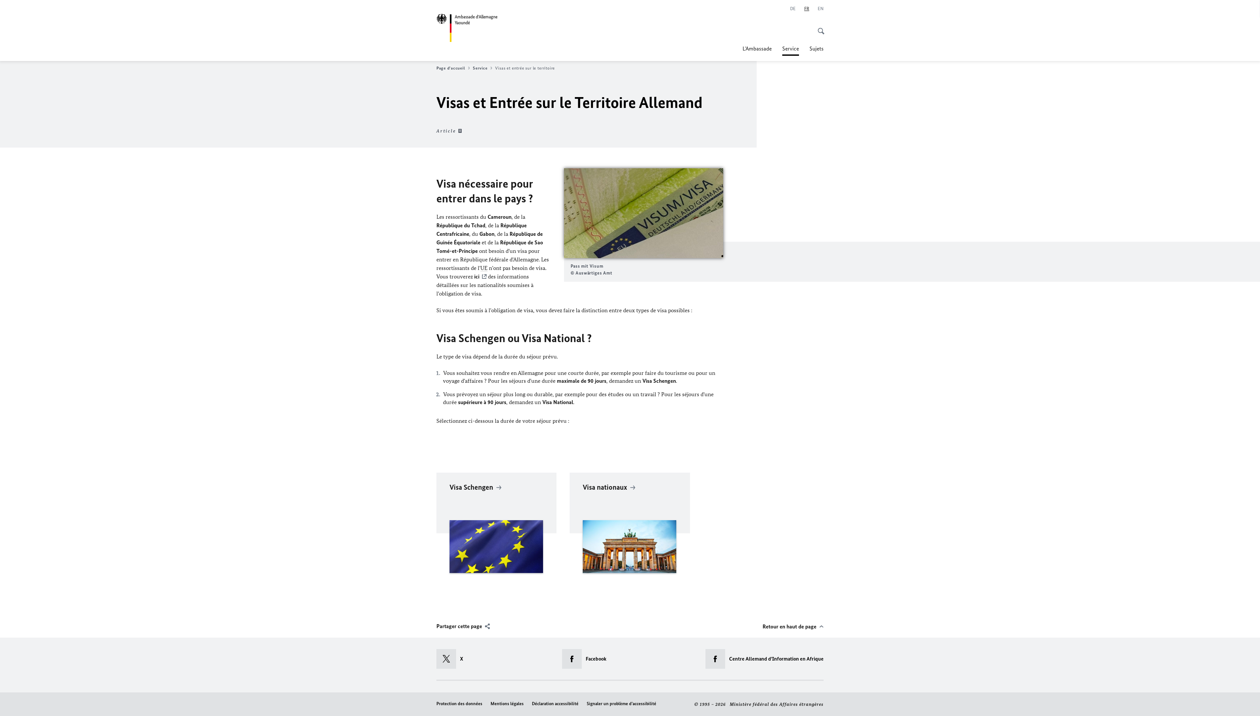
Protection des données (459, 703)
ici (476, 276)
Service (790, 50)
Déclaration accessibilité (555, 703)
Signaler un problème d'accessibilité (621, 703)
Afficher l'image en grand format (643, 213)
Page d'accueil (450, 68)
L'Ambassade (757, 48)
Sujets (816, 48)
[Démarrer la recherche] (819, 27)
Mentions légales (507, 703)
